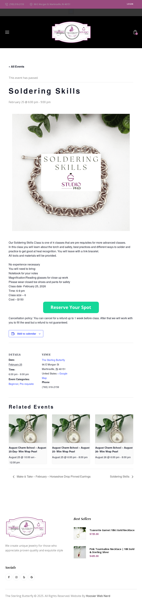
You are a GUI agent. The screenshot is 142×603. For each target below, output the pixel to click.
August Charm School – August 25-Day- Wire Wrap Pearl (27, 449)
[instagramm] (16, 577)
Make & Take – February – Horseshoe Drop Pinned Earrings (53, 476)
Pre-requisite (27, 384)
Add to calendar (26, 333)
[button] (71, 11)
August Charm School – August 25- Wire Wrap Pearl (71, 449)
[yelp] (23, 577)
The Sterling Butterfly (53, 360)
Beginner (13, 384)
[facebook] (8, 577)
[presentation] (28, 428)
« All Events (16, 66)
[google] (31, 577)
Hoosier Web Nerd (98, 596)
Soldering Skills (120, 476)
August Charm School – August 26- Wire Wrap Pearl (114, 449)
